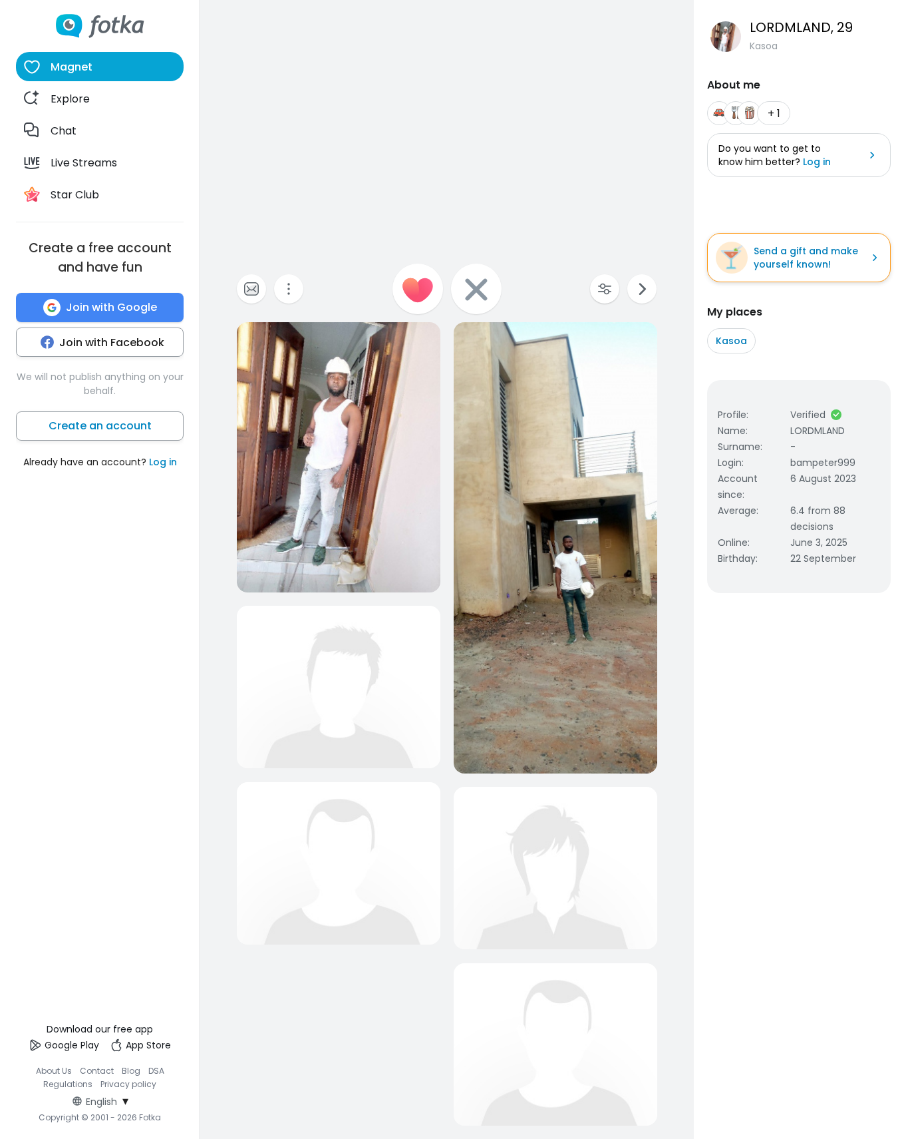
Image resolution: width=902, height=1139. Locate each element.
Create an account (100, 425)
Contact (97, 1070)
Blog (131, 1070)
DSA (156, 1070)
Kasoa (731, 340)
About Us (54, 1070)
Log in (163, 462)
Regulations (67, 1084)
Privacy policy (128, 1084)
